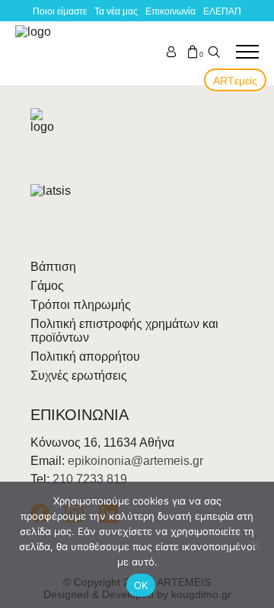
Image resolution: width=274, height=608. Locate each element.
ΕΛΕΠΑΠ (222, 11)
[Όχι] (255, 544)
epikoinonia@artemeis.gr (135, 460)
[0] (192, 52)
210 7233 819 (90, 479)
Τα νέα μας (116, 11)
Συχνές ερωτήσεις (78, 375)
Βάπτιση (53, 266)
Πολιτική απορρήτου (85, 356)
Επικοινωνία (170, 11)
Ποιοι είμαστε (60, 11)
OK (141, 585)
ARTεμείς (235, 81)
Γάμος (47, 285)
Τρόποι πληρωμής (80, 304)
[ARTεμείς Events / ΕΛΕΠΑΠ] (35, 51)
